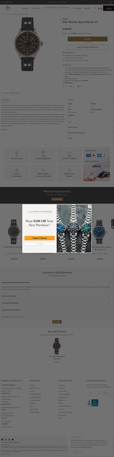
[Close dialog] (89, 206)
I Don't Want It (40, 244)
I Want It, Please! (40, 238)
